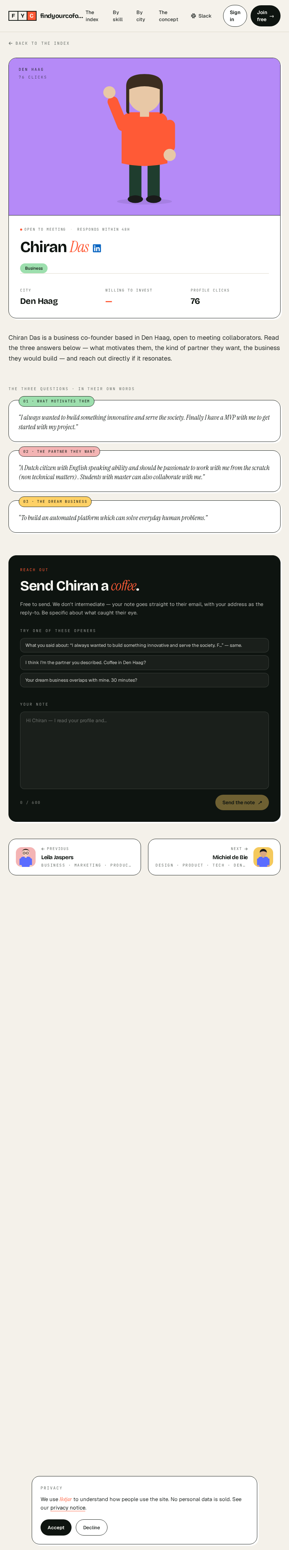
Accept (56, 1527)
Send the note (242, 802)
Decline (91, 1527)
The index (92, 16)
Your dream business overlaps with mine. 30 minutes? (81, 680)
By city (140, 16)
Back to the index (43, 43)
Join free (265, 16)
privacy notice (67, 1507)
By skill (118, 16)
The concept (168, 16)
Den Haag (38, 301)
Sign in (235, 16)
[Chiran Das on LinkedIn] (97, 248)
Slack (205, 16)
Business (34, 268)
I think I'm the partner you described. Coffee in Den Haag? (85, 662)
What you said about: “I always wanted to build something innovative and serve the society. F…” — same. (133, 645)
